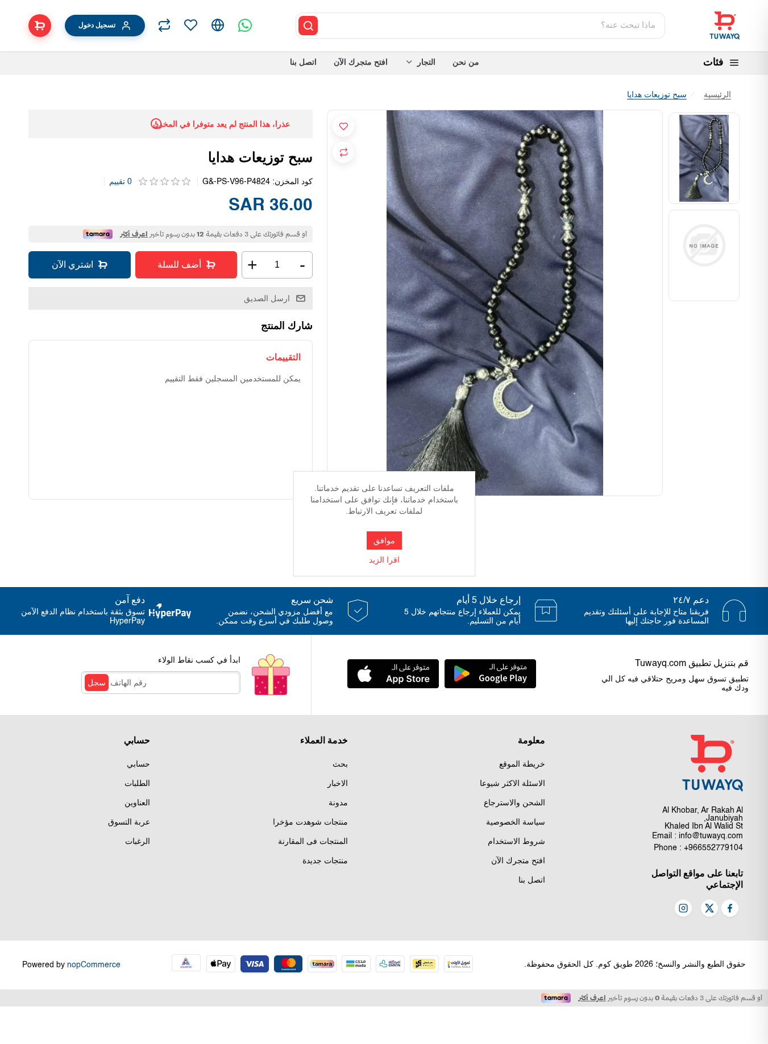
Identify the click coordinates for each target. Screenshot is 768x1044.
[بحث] (308, 25)
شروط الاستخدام (516, 842)
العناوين (137, 803)
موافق (384, 540)
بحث (340, 764)
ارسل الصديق (267, 298)
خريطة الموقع (522, 764)
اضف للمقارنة (343, 152)
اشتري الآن (72, 264)
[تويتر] (709, 909)
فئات (713, 62)
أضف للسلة (179, 264)
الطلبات (137, 784)
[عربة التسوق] (39, 25)
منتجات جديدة (325, 861)
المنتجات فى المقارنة (313, 842)
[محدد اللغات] (218, 25)
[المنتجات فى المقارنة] (164, 25)
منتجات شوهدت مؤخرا (310, 822)
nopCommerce (94, 965)
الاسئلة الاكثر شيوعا (512, 784)
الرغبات (137, 842)
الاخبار (337, 784)
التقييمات (283, 357)
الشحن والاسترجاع (514, 803)
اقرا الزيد (384, 560)
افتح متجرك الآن (518, 861)
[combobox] (492, 25)
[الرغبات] (190, 25)
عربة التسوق (129, 822)
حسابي (138, 764)
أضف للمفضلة (343, 126)
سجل (97, 682)
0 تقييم (120, 182)
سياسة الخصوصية (515, 822)
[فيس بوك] (730, 909)
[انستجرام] (683, 909)
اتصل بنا (531, 880)
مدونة (338, 803)
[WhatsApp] (245, 25)
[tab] (283, 357)
